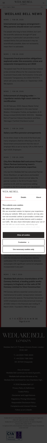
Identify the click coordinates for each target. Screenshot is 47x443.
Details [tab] (23, 197)
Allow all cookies (23, 235)
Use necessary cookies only (23, 249)
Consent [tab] (8, 197)
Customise (22, 242)
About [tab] (38, 197)
